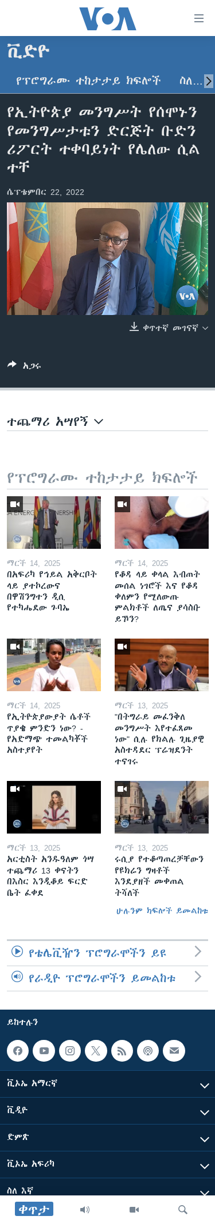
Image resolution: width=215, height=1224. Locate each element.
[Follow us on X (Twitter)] (96, 1051)
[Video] (134, 1209)
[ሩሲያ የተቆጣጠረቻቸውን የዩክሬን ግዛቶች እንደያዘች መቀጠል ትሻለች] (162, 807)
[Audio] (85, 1209)
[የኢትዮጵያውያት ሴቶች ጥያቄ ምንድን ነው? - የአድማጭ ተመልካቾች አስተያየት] (54, 665)
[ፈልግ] (183, 1209)
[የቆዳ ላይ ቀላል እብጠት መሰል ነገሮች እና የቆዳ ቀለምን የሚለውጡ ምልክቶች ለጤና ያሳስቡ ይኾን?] (162, 522)
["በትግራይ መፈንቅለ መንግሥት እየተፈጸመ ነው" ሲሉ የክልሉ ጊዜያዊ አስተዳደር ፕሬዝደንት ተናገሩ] (162, 665)
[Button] (24, 367)
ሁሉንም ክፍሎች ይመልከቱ (162, 910)
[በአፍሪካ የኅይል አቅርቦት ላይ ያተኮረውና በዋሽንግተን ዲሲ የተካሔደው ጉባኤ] (54, 522)
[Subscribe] (174, 1051)
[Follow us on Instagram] (70, 1051)
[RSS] (122, 1051)
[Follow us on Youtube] (43, 1051)
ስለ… (191, 80)
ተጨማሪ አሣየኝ (50, 421)
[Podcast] (148, 1051)
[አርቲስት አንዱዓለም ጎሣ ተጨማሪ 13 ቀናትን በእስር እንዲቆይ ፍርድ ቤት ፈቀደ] (54, 807)
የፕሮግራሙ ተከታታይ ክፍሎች (88, 80)
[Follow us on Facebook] (18, 1051)
